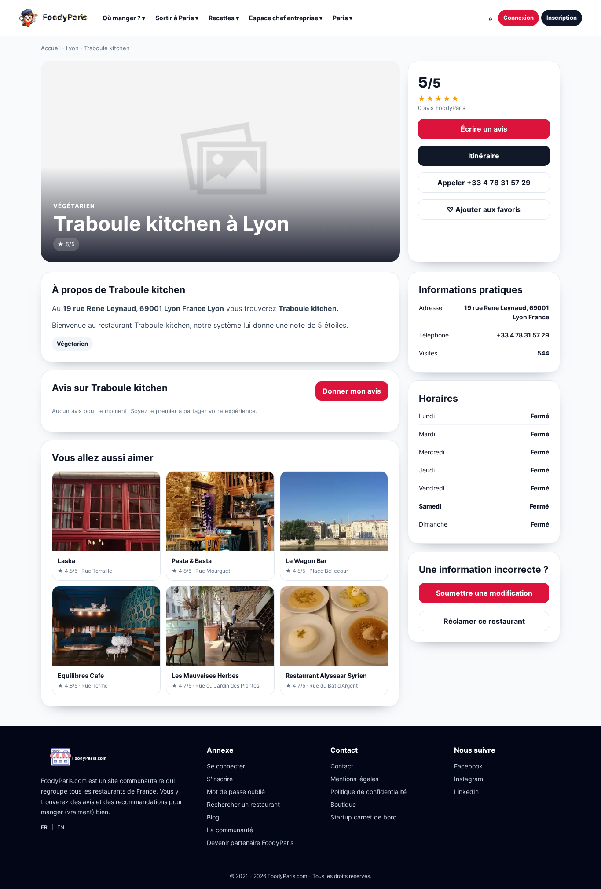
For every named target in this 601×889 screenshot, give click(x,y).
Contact (341, 766)
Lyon (72, 47)
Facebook (468, 766)
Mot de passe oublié (236, 791)
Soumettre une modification (484, 593)
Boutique (343, 804)
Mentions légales (354, 779)
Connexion (518, 17)
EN (60, 827)
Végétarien (72, 343)
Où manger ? (124, 18)
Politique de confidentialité (368, 791)
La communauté (230, 830)
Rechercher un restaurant (243, 804)
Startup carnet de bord (363, 817)
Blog (213, 817)
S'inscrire (220, 779)
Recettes (224, 18)
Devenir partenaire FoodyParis (250, 842)
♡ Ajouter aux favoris (484, 209)
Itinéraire (483, 155)
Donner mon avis (351, 391)
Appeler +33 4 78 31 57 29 (484, 182)
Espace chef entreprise (285, 18)
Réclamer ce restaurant (484, 621)
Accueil (51, 47)
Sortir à (176, 18)
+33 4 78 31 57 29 (522, 335)
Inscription (561, 17)
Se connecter (226, 766)
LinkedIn (466, 791)
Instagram (468, 779)
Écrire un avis (484, 128)
